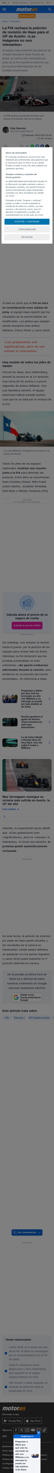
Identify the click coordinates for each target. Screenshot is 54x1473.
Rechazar (27, 237)
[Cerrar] (38, 1432)
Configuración (27, 229)
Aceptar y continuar (27, 222)
